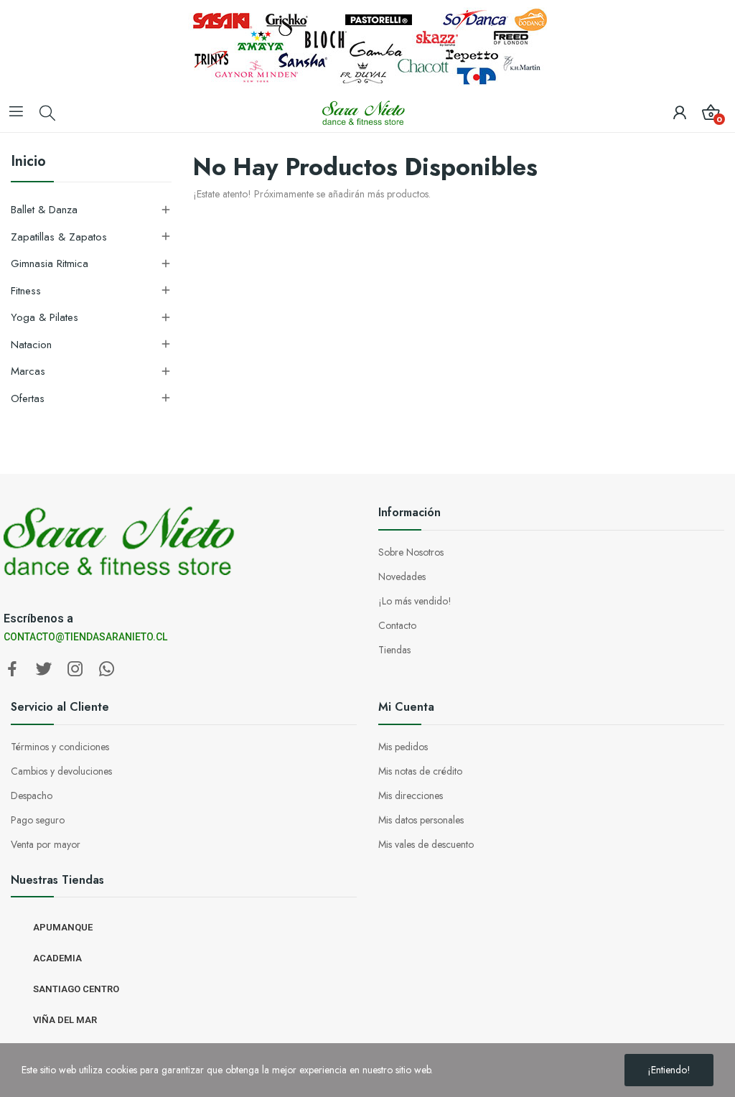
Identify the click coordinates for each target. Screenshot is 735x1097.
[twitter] (43, 669)
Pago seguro (38, 820)
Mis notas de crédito (420, 771)
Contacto (397, 625)
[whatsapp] (107, 669)
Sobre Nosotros (411, 552)
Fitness (26, 291)
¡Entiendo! (668, 1070)
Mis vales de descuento (426, 844)
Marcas (28, 371)
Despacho (31, 795)
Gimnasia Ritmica (49, 263)
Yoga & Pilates (44, 317)
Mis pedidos (403, 746)
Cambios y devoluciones (61, 771)
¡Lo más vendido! (414, 601)
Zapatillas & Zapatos (59, 237)
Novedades (402, 576)
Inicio (28, 163)
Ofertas (28, 398)
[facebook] (12, 669)
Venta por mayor (45, 844)
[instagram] (75, 669)
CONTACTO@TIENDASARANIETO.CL (85, 637)
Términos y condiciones (60, 746)
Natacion (31, 345)
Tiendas (394, 650)
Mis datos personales (421, 820)
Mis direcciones (410, 795)
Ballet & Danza (44, 210)
